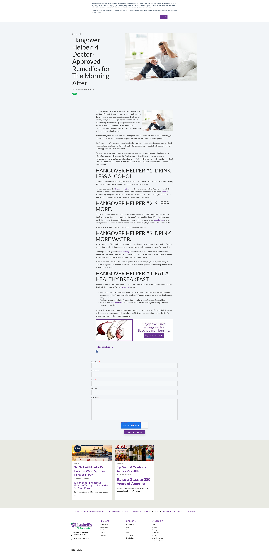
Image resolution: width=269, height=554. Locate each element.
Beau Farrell (79, 89)
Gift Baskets (130, 538)
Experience (104, 527)
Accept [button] (164, 17)
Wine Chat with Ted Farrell (141, 511)
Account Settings (157, 541)
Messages (155, 530)
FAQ (126, 511)
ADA (156, 511)
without (164, 191)
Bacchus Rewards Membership (94, 511)
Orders (154, 524)
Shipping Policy (191, 511)
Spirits (128, 530)
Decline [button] (173, 17)
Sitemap (103, 535)
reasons (125, 287)
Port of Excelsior (114, 511)
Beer (127, 532)
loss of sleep (159, 220)
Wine (74, 93)
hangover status (122, 189)
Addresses (155, 532)
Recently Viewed (157, 538)
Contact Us (104, 524)
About (102, 532)
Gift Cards (129, 535)
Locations (76, 511)
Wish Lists (155, 535)
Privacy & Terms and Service (172, 511)
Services (103, 530)
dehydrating (124, 251)
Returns (154, 527)
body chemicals (117, 302)
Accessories (130, 524)
